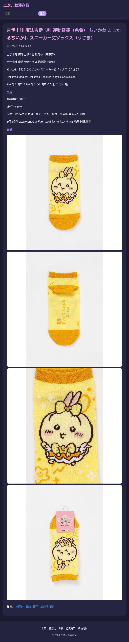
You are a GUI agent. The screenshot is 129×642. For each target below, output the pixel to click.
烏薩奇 (19, 607)
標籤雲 (52, 628)
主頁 (43, 628)
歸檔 (61, 628)
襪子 (36, 607)
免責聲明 (70, 628)
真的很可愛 (47, 607)
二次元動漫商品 (16, 5)
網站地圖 (83, 628)
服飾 (29, 607)
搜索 (42, 13)
